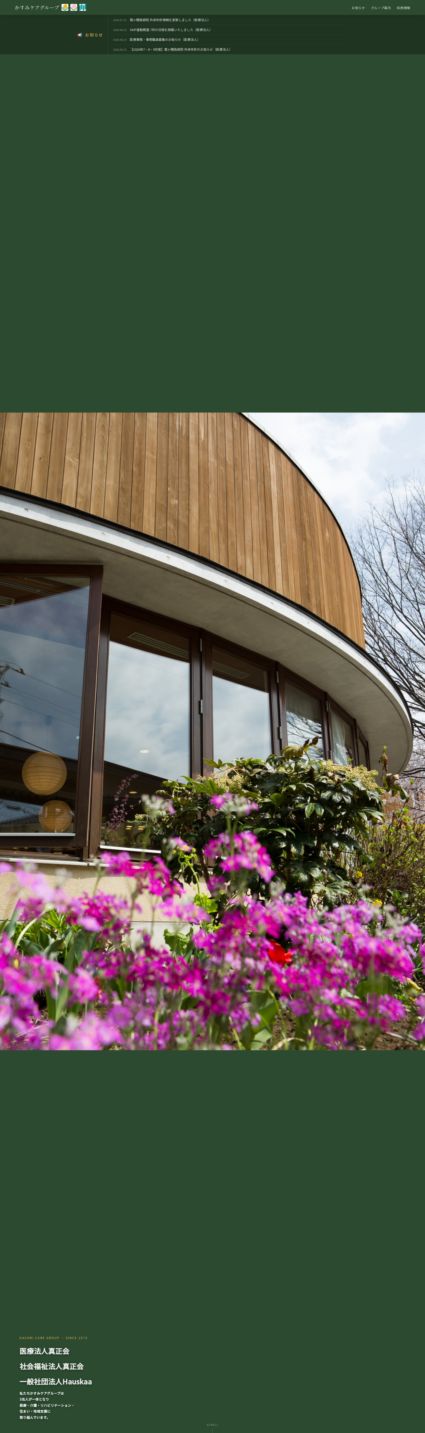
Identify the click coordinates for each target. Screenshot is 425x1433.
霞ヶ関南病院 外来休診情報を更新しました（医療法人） (170, 19)
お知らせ (358, 7)
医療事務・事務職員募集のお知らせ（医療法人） (165, 39)
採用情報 (403, 7)
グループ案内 (381, 7)
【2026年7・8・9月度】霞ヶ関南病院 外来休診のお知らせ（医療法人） (181, 49)
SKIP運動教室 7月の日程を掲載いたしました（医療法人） (171, 29)
